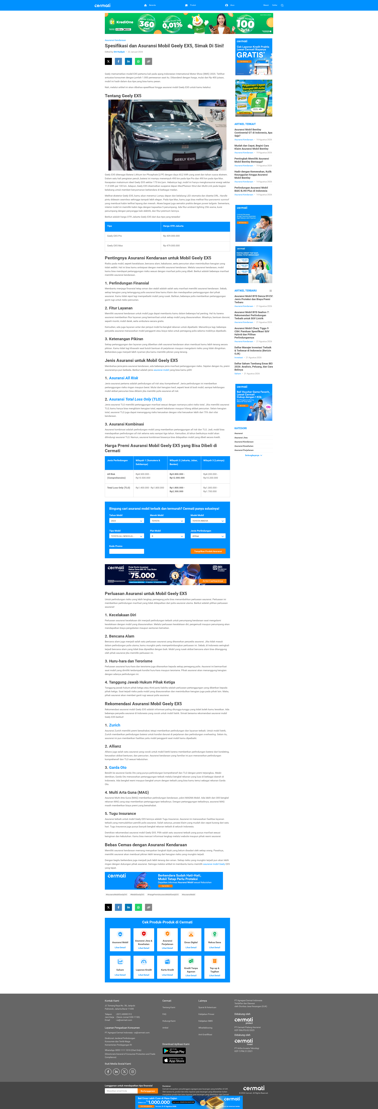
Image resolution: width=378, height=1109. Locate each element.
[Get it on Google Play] (196, 1050)
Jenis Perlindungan (201, 530)
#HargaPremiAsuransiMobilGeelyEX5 (163, 894)
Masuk (266, 5)
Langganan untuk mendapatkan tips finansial (129, 1085)
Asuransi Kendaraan (115, 40)
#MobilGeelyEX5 (137, 894)
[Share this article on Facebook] (118, 61)
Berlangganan (148, 1091)
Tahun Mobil (115, 515)
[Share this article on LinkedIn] (128, 61)
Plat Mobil (155, 530)
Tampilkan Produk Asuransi (208, 551)
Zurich (114, 725)
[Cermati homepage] (253, 1088)
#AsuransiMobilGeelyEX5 (116, 894)
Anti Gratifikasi (205, 1034)
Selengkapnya (252, 455)
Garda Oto (118, 767)
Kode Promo (115, 546)
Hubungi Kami (168, 1021)
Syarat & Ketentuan (207, 1007)
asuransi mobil (161, 370)
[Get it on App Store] (196, 1060)
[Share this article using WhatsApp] (138, 61)
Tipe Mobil (114, 530)
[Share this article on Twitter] (108, 61)
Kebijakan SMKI (205, 1021)
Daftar (274, 5)
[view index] (271, 290)
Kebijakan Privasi (206, 1014)
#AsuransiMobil (188, 894)
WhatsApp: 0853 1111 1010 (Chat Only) (123, 1050)
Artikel (165, 1028)
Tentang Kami (168, 1007)
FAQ (164, 1014)
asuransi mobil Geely (214, 864)
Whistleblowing (205, 1028)
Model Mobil (197, 515)
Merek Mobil (156, 515)
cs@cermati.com (124, 1020)
